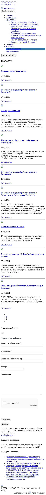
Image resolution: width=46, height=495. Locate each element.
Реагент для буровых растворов (24, 40)
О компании (11, 17)
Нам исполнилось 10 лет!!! (12, 227)
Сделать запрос (12, 51)
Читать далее (6, 80)
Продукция (10, 20)
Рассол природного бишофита (23, 22)
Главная (9, 15)
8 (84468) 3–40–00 (8, 2)
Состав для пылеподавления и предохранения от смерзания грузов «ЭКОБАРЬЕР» (26, 35)
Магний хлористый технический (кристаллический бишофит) (25, 25)
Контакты (10, 46)
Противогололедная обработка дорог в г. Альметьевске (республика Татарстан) (19, 194)
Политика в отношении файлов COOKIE (23, 463)
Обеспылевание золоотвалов (13, 71)
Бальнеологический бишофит (23, 42)
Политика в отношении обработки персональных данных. (20, 478)
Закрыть (5, 424)
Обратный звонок (13, 49)
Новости (9, 44)
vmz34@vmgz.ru (7, 4)
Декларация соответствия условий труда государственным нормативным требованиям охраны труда (25, 459)
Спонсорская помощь (10, 111)
